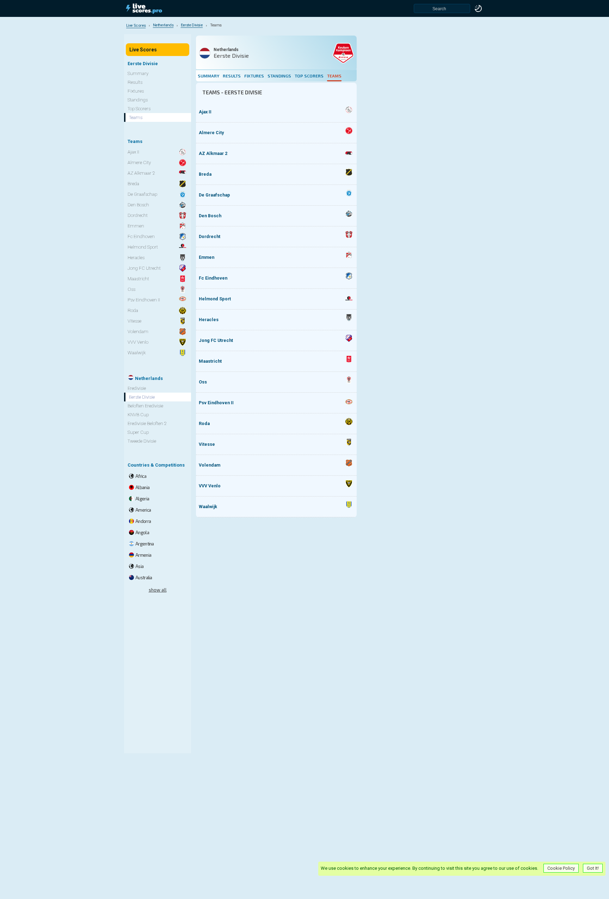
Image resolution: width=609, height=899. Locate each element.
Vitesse (207, 444)
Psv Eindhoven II (216, 402)
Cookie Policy (561, 868)
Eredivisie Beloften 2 (147, 423)
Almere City (211, 132)
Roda (204, 423)
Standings (279, 75)
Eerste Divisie (142, 397)
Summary (208, 75)
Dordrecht (209, 236)
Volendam (209, 465)
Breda (205, 174)
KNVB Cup (138, 414)
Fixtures (254, 75)
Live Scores (143, 49)
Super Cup (138, 432)
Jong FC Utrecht (216, 340)
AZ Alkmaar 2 (213, 153)
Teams (334, 75)
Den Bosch (210, 215)
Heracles (209, 319)
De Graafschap (214, 195)
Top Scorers (309, 75)
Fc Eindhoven (213, 278)
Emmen (206, 257)
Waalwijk (208, 506)
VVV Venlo (210, 485)
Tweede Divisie (142, 441)
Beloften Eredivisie (145, 405)
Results (232, 75)
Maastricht (210, 361)
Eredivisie (137, 388)
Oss (203, 382)
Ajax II (205, 111)
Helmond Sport (215, 298)
